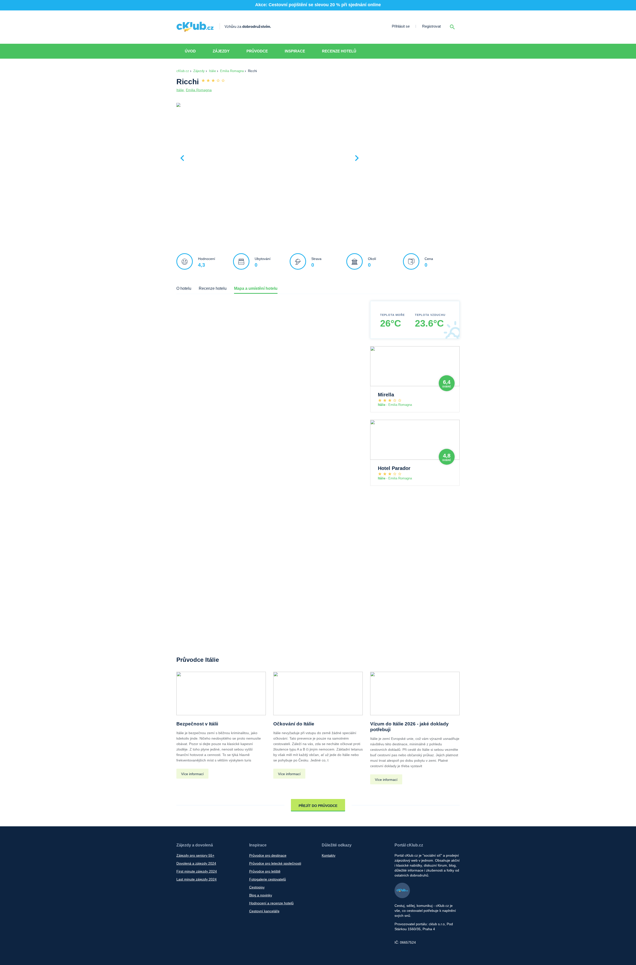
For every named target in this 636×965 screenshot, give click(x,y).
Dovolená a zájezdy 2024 (196, 863)
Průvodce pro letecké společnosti (275, 863)
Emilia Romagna (232, 71)
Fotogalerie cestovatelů (267, 879)
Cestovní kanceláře (264, 911)
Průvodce (257, 51)
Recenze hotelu (213, 288)
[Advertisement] (412, 139)
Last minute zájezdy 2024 (196, 879)
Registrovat (431, 26)
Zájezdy (221, 51)
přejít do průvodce (318, 806)
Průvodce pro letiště (264, 871)
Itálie (212, 71)
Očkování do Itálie (293, 723)
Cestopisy (257, 887)
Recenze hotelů (339, 51)
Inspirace (295, 51)
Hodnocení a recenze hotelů (271, 903)
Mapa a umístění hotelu (256, 288)
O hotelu (183, 288)
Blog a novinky (260, 895)
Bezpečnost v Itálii (197, 723)
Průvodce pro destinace (267, 855)
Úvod (190, 51)
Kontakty (328, 855)
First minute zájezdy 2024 (196, 871)
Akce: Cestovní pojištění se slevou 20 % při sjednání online (318, 4)
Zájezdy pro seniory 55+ (195, 855)
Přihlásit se (401, 26)
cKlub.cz (182, 71)
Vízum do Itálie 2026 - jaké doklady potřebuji (409, 726)
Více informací (192, 774)
